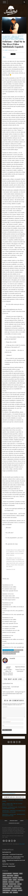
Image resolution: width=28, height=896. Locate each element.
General (4, 886)
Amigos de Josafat (14, 820)
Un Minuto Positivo (10, 39)
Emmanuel (4, 807)
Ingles (14, 36)
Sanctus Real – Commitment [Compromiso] (10, 687)
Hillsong (20, 890)
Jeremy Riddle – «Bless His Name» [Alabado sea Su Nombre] (8, 672)
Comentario (4, 706)
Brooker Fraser (12, 884)
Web (3, 725)
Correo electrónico (6, 721)
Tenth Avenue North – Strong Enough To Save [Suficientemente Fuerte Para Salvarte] (14, 693)
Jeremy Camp (10, 886)
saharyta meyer (5, 810)
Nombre (4, 717)
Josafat (21, 36)
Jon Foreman (14, 890)
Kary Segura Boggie (7, 888)
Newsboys (15, 892)
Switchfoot (20, 879)
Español (14, 879)
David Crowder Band (17, 888)
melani (3, 803)
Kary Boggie (5, 884)
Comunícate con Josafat (14, 823)
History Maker (22, 843)
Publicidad (15, 877)
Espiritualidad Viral (7, 683)
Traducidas (18, 38)
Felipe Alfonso (5, 814)
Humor (10, 879)
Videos (21, 39)
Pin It (4, 57)
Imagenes (16, 875)
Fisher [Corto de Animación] (20, 670)
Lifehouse (17, 882)
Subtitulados (8, 38)
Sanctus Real (17, 886)
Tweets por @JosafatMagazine (8, 793)
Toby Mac (19, 884)
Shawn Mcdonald (6, 890)
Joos (11, 892)
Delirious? (6, 36)
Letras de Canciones (10, 37)
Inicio (6, 820)
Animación (5, 882)
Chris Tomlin (5, 892)
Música (20, 877)
